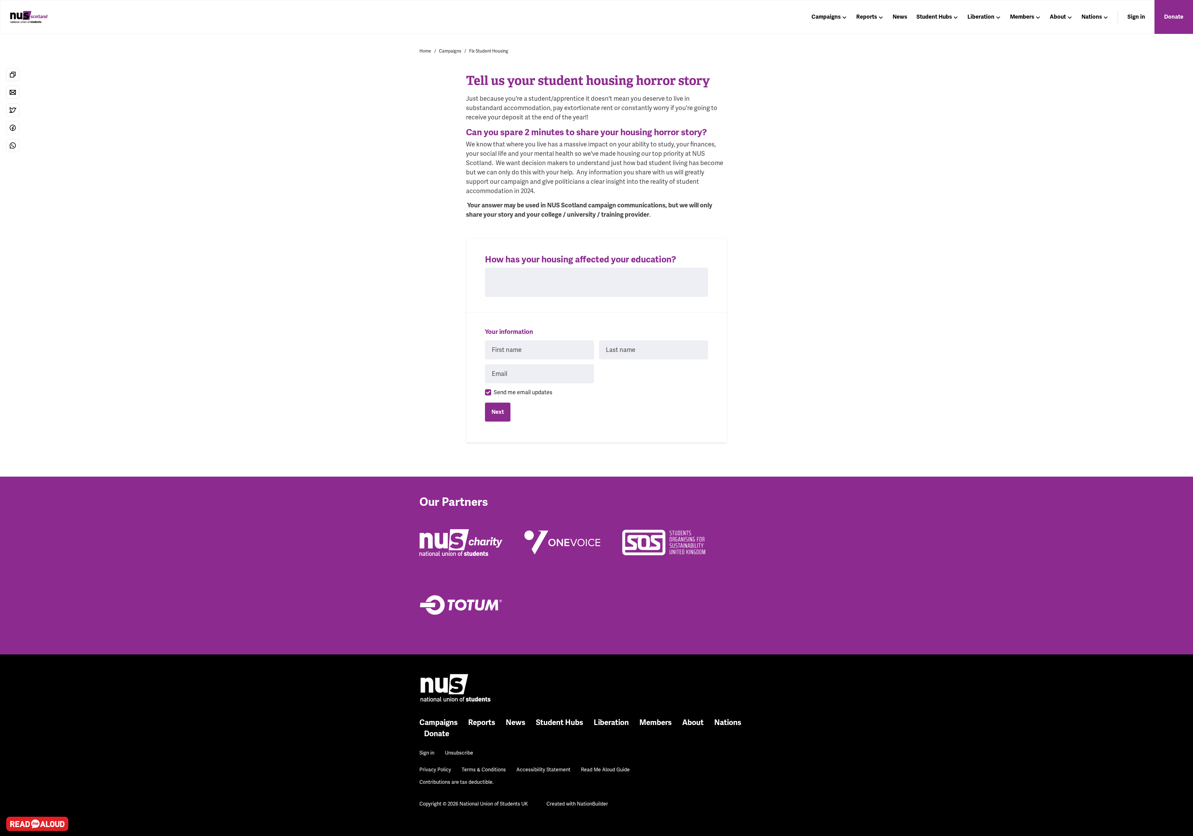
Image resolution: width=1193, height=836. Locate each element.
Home (425, 51)
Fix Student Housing (488, 51)
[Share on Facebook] (12, 127)
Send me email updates (523, 392)
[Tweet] (12, 110)
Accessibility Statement (543, 770)
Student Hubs (934, 16)
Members (1022, 16)
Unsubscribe (459, 753)
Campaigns (826, 16)
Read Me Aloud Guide (605, 770)
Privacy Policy (435, 770)
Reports (866, 16)
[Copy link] (12, 74)
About (1058, 16)
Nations (1091, 16)
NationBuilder (592, 804)
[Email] (12, 92)
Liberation (980, 16)
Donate (1173, 16)
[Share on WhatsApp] (12, 145)
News (900, 16)
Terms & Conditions (484, 770)
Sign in (1136, 16)
